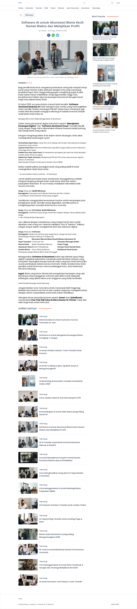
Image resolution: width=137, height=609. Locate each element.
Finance (61, 8)
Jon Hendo (43, 31)
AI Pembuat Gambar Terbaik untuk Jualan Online (62, 505)
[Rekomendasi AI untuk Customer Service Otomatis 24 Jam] (28, 319)
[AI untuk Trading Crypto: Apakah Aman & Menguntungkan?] (28, 365)
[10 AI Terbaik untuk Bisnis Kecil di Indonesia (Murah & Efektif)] (28, 442)
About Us (51, 604)
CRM (46, 8)
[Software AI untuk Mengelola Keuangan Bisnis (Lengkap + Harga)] (28, 335)
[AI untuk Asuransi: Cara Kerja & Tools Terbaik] (28, 580)
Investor (33, 604)
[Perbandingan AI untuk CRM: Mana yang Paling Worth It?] (28, 411)
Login (118, 3)
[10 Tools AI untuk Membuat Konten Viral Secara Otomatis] (28, 549)
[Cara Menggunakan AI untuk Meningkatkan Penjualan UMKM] (28, 488)
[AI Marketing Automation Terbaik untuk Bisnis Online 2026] (28, 381)
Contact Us (41, 604)
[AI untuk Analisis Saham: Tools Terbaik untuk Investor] (28, 350)
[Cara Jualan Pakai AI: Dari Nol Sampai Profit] (28, 396)
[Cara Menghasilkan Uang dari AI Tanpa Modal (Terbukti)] (28, 472)
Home (20, 8)
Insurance (85, 8)
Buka (29, 83)
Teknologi (96, 8)
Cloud (52, 8)
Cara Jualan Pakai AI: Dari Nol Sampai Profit (60, 398)
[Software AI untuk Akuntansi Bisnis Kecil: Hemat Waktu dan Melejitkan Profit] (28, 426)
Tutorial (38, 8)
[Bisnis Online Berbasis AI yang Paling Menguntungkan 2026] (28, 534)
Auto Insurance (72, 8)
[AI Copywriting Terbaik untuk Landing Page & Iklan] (28, 518)
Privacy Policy (23, 604)
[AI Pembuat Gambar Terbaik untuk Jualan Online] (28, 503)
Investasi (29, 8)
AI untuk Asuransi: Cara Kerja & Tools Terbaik (60, 581)
